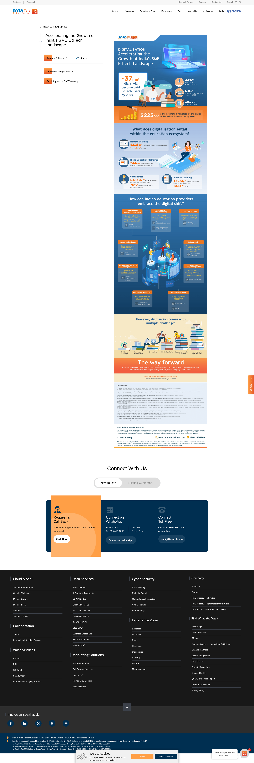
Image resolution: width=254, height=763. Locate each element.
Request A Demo (55, 57)
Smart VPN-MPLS (80, 602)
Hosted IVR (78, 670)
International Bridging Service (25, 636)
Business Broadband (81, 630)
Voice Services (23, 646)
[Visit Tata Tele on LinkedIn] (24, 718)
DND (221, 11)
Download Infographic (58, 71)
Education (136, 625)
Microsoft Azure (20, 597)
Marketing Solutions (86, 650)
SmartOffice (19, 670)
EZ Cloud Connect (80, 608)
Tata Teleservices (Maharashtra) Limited (209, 601)
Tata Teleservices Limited (202, 596)
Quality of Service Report (202, 674)
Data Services (82, 577)
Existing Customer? (140, 482)
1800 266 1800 (176, 526)
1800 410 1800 (116, 529)
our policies (111, 760)
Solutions (129, 11)
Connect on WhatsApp (121, 539)
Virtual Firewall (138, 602)
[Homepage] (25, 11)
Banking (135, 653)
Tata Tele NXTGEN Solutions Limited (207, 607)
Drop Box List (197, 657)
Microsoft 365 (19, 602)
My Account (208, 11)
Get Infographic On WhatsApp (62, 80)
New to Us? (108, 482)
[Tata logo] (234, 11)
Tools (180, 11)
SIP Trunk (17, 665)
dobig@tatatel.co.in (172, 537)
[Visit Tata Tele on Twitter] (38, 718)
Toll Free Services (80, 659)
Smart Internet (79, 585)
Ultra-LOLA (77, 624)
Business (17, 2)
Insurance (136, 631)
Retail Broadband (80, 635)
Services (115, 11)
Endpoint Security (139, 591)
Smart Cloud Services (22, 585)
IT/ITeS (135, 659)
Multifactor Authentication (143, 597)
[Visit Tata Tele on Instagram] (66, 718)
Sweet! (142, 756)
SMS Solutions (79, 681)
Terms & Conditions (200, 680)
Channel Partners (199, 646)
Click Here (61, 537)
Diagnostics (137, 647)
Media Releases (198, 630)
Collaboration (22, 623)
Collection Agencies (200, 652)
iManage (195, 635)
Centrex (16, 654)
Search (230, 2)
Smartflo (16, 608)
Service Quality (198, 668)
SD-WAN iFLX (79, 597)
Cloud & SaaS (22, 577)
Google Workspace (21, 591)
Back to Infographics (55, 26)
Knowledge (166, 11)
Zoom (15, 631)
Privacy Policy (198, 685)
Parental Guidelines (200, 663)
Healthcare (136, 642)
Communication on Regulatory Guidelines (209, 641)
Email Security (138, 585)
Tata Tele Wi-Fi (79, 619)
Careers (202, 2)
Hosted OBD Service (82, 675)
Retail (134, 636)
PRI (14, 659)
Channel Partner (185, 2)
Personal (31, 2)
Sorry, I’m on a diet (166, 756)
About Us (192, 11)
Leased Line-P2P (80, 613)
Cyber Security (142, 577)
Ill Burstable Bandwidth (82, 591)
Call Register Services (82, 664)
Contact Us (216, 2)
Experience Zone (148, 11)
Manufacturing (138, 664)
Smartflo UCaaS (20, 613)
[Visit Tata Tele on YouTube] (52, 718)
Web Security (138, 608)
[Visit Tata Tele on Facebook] (10, 718)
